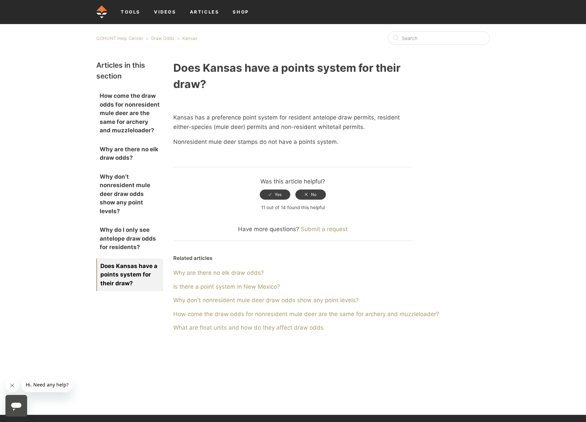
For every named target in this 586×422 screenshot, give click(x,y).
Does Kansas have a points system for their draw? (128, 275)
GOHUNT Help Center (119, 38)
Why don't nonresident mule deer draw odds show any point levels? (125, 194)
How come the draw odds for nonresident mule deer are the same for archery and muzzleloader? (130, 113)
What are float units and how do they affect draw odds (248, 327)
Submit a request (324, 229)
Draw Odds (162, 38)
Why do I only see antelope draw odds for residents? (128, 238)
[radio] (275, 195)
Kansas (189, 38)
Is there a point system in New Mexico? (226, 286)
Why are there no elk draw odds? (129, 153)
